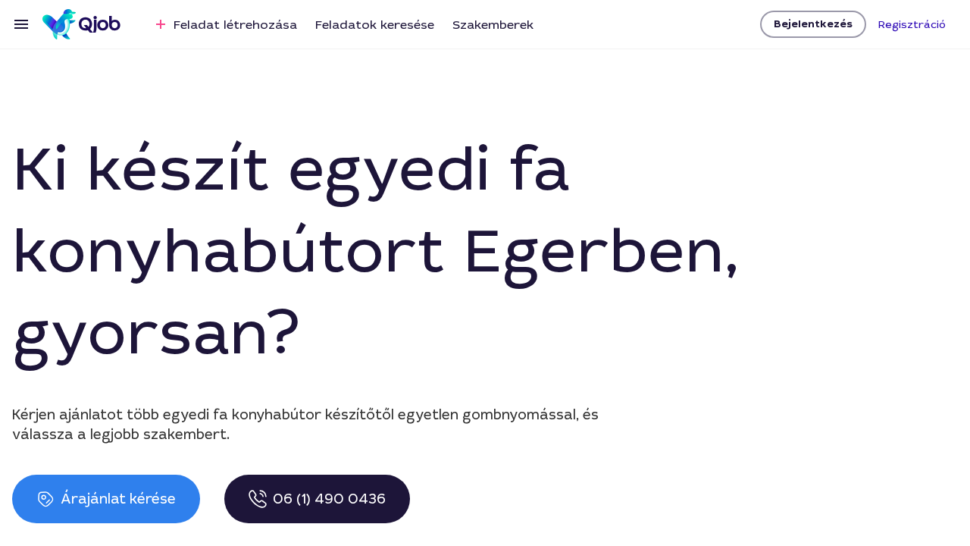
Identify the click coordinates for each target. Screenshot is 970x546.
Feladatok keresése (374, 25)
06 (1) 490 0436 (329, 499)
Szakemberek (493, 25)
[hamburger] (21, 24)
